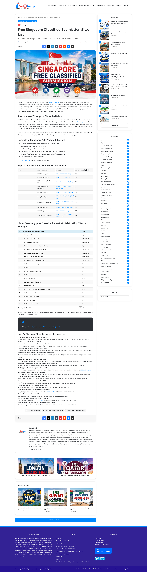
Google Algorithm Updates (108, 184)
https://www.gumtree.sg (63, 174)
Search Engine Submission (108, 258)
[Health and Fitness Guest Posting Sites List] (104, 46)
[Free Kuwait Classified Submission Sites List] (55, 497)
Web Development (106, 181)
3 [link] (86, 308)
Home (20, 17)
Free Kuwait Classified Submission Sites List (55, 508)
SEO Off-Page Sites (28, 17)
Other (102, 165)
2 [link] (83, 308)
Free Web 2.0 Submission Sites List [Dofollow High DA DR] (119, 22)
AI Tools (103, 198)
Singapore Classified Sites (76, 410)
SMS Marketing (105, 271)
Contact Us (59, 543)
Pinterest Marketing (106, 269)
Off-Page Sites (72, 5)
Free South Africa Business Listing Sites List (81, 508)
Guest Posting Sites (106, 168)
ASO (102, 260)
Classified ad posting (24, 160)
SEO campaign (81, 122)
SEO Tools (104, 220)
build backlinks (50, 392)
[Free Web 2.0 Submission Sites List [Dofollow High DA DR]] (104, 25)
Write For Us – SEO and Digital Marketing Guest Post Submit (72, 562)
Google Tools (104, 187)
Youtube (103, 225)
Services (61, 5)
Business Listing (105, 189)
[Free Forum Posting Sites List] (104, 57)
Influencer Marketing (106, 250)
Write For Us (107, 569)
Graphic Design (105, 228)
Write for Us (110, 5)
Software (103, 230)
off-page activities (53, 102)
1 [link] (80, 308)
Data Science (104, 241)
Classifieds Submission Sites (53, 410)
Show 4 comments (55, 520)
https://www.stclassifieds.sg (64, 182)
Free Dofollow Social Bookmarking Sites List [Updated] (117, 76)
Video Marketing (105, 222)
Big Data (103, 252)
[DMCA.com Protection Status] (100, 559)
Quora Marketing (105, 277)
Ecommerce (104, 176)
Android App (104, 247)
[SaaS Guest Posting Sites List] (104, 99)
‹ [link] (77, 308)
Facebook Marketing (107, 154)
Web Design (104, 173)
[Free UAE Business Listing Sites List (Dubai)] (104, 67)
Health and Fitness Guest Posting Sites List (118, 43)
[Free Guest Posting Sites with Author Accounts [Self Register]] (104, 88)
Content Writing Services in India (65, 546)
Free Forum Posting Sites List (119, 53)
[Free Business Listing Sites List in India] (104, 109)
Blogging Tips (104, 179)
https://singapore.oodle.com (64, 207)
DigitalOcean (50, 569)
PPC (102, 206)
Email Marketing (105, 214)
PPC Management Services (63, 554)
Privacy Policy (60, 556)
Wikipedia (103, 274)
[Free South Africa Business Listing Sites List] (81, 497)
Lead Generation (105, 217)
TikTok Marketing (105, 236)
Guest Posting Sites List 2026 (119, 116)
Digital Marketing (84, 5)
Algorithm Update (99, 5)
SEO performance (85, 370)
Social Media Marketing (107, 148)
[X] (34, 449)
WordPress (104, 200)
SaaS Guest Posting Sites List (119, 95)
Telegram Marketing (106, 280)
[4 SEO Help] (25, 6)
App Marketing (105, 282)
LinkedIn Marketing (106, 157)
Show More (115, 125)
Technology (104, 239)
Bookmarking (104, 255)
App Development (106, 209)
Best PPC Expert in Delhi (62, 540)
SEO (102, 140)
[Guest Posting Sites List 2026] (104, 119)
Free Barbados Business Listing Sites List (29, 508)
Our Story (118, 5)
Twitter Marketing (106, 266)
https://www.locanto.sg (63, 177)
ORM (102, 233)
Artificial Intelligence (106, 195)
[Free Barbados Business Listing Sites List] (29, 497)
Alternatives (104, 211)
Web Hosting (104, 203)
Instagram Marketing (107, 151)
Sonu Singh (23, 42)
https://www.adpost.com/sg (64, 192)
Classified (21, 21)
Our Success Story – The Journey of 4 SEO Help (69, 551)
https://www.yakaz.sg (62, 211)
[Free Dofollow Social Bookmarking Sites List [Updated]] (104, 78)
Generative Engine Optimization (109, 263)
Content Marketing (106, 192)
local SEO (40, 400)
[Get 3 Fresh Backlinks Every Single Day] (104, 35)
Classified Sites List (33, 410)
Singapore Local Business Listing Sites (45, 327)
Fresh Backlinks (52, 5)
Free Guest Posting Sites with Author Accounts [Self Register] (119, 86)
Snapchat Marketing (106, 159)
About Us (58, 538)
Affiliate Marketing (106, 244)
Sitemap (58, 559)
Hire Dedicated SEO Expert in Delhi (65, 548)
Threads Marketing (106, 162)
